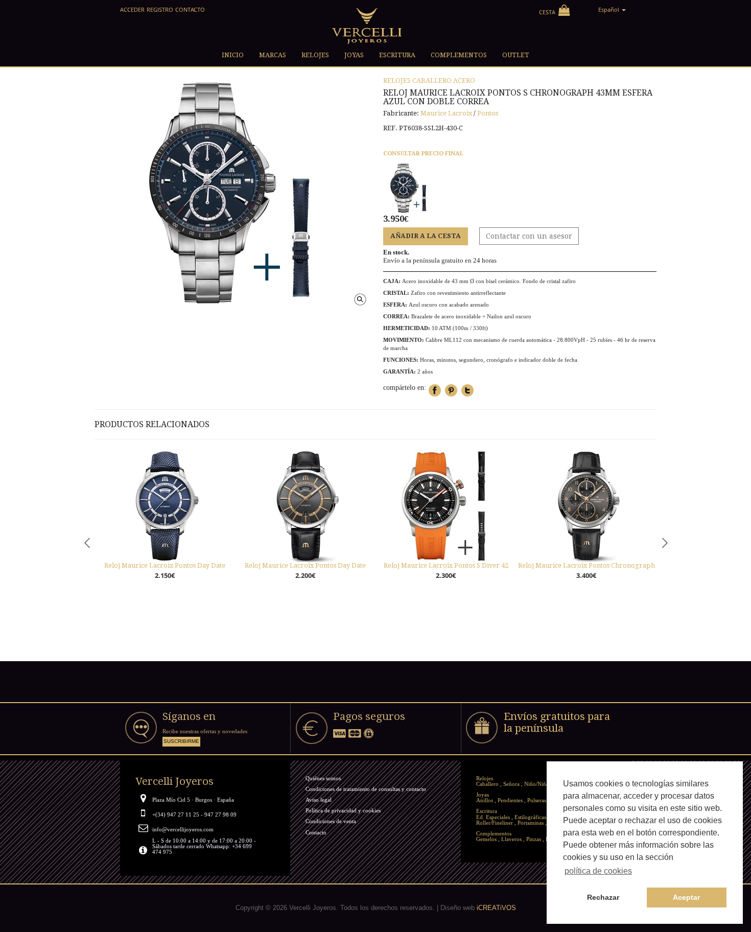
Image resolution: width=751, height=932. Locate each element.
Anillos (484, 800)
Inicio (233, 55)
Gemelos (486, 839)
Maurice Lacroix (446, 113)
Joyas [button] (354, 55)
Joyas (482, 794)
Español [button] (609, 9)
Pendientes (510, 800)
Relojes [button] (315, 55)
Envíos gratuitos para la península (557, 722)
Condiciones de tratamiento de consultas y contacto (366, 789)
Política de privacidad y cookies (343, 810)
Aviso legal (319, 800)
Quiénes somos (323, 778)
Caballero (432, 80)
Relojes (397, 80)
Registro (160, 9)
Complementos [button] (459, 55)
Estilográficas (530, 817)
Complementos (493, 833)
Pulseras (536, 800)
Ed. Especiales (493, 817)
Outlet (515, 55)
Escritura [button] (397, 55)
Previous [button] (87, 543)
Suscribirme (181, 741)
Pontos (487, 113)
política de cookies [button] (598, 871)
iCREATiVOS (496, 908)
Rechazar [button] (603, 897)
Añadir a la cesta (425, 236)
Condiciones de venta (331, 821)
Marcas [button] (272, 55)
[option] (165, 526)
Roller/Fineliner (494, 823)
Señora (511, 784)
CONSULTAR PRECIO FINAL (423, 153)
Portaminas (531, 823)
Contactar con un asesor (529, 236)
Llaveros (511, 839)
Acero (464, 80)
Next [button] (664, 543)
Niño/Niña (536, 784)
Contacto (190, 9)
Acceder (132, 9)
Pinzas (533, 839)
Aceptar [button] (686, 897)
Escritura (486, 811)
